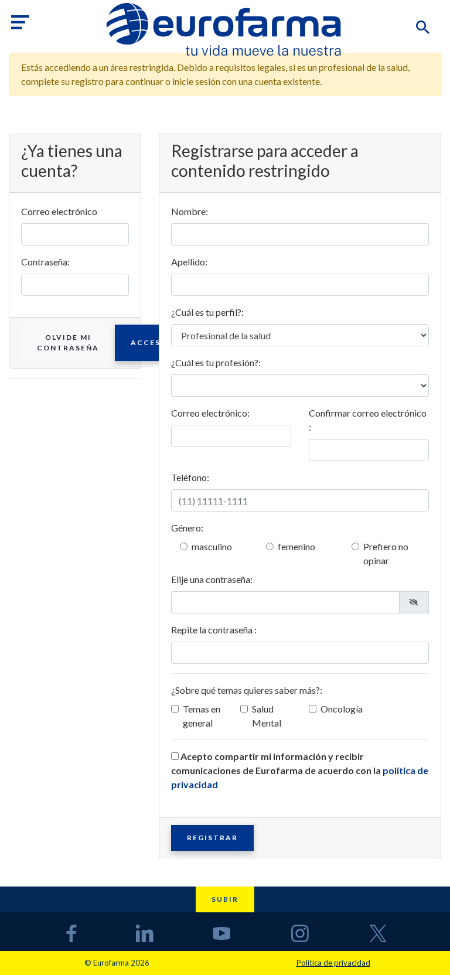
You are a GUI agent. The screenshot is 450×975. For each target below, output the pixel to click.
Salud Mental (266, 715)
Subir (225, 899)
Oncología (342, 708)
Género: (187, 527)
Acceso (149, 342)
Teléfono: (190, 477)
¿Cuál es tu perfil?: (207, 312)
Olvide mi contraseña (68, 342)
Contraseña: (45, 261)
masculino (212, 546)
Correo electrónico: (210, 412)
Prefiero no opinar (385, 553)
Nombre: (189, 211)
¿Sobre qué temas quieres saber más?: (246, 690)
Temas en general (201, 715)
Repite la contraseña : (214, 629)
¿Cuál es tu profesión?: (216, 362)
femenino (296, 546)
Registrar (212, 837)
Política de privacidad (333, 962)
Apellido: (189, 261)
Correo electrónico (59, 211)
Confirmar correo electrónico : (368, 419)
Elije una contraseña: (212, 579)
